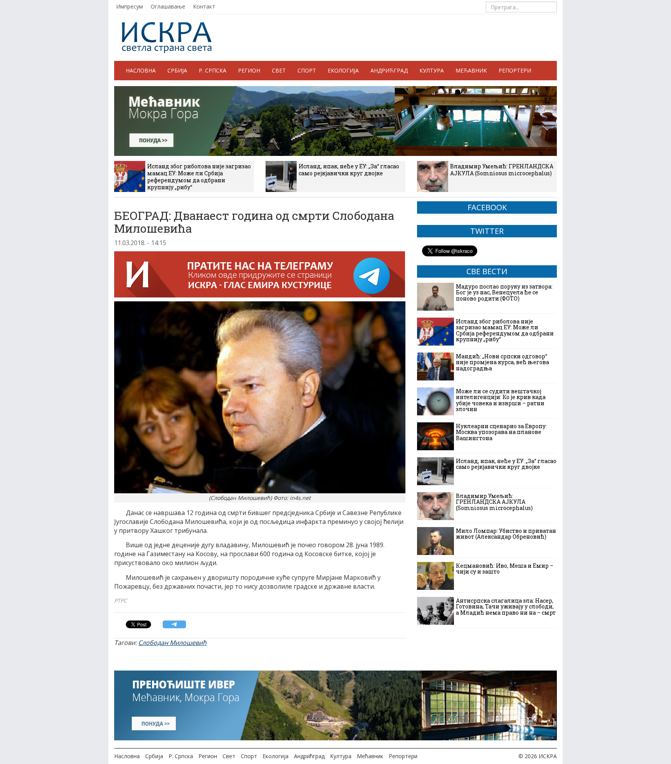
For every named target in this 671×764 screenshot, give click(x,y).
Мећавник (471, 70)
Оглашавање (168, 6)
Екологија (343, 70)
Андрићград (389, 70)
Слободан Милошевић (172, 642)
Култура (431, 70)
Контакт (204, 6)
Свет (279, 70)
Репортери (515, 70)
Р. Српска (212, 70)
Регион (249, 70)
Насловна (141, 70)
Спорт (306, 70)
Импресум (129, 6)
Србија (177, 70)
